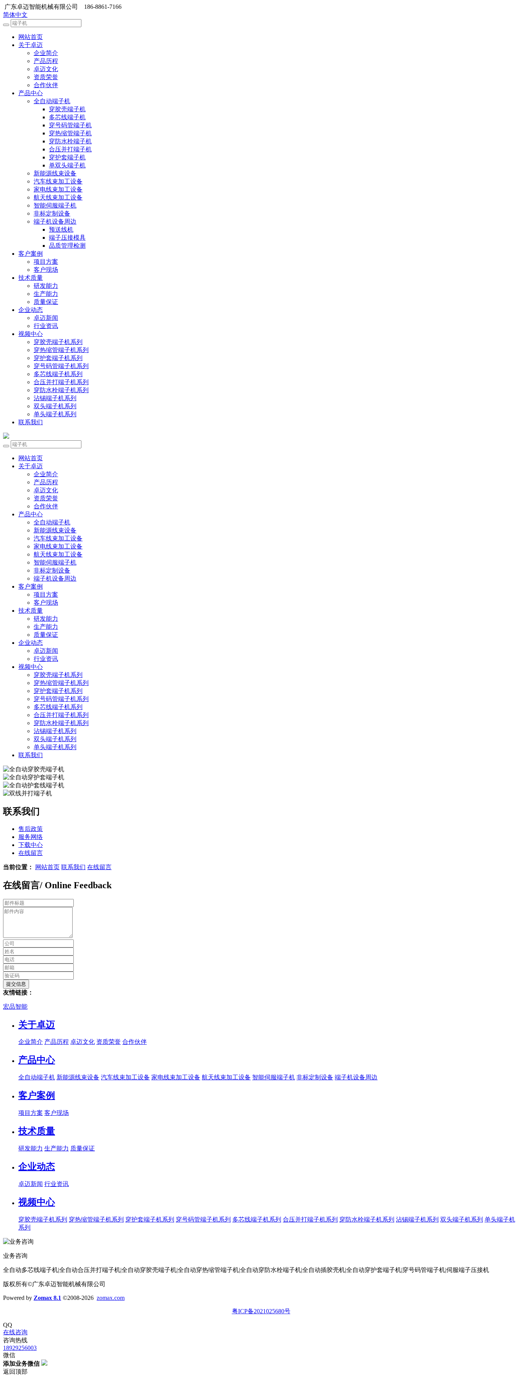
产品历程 (46, 61)
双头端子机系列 (55, 406)
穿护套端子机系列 (58, 358)
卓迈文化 (46, 69)
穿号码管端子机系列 (61, 366)
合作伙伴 (46, 85)
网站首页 (30, 37)
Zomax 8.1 (47, 1298)
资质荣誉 (46, 77)
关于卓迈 (30, 45)
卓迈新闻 (46, 318)
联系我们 (30, 422)
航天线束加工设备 (58, 197)
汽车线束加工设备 (58, 181)
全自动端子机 (52, 101)
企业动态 (30, 310)
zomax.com (111, 1298)
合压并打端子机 (70, 149)
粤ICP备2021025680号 (261, 1311)
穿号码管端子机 (70, 125)
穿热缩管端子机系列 (61, 350)
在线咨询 (15, 1332)
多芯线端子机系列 (58, 374)
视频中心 (30, 334)
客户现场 (46, 269)
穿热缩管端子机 (70, 133)
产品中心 (30, 93)
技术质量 (30, 277)
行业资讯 (46, 326)
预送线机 (61, 229)
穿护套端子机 (67, 157)
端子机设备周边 (55, 221)
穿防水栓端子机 (70, 141)
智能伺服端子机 (55, 205)
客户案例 (30, 253)
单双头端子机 (67, 165)
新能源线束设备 (55, 173)
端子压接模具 (67, 237)
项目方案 (46, 261)
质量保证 (46, 302)
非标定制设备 (52, 213)
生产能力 (46, 293)
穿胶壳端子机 (67, 109)
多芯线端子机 (67, 117)
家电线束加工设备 (58, 189)
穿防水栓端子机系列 (61, 390)
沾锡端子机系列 (55, 398)
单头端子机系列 (55, 414)
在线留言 (99, 867)
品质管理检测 (67, 245)
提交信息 (16, 984)
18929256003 (20, 1348)
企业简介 (46, 53)
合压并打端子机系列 (61, 382)
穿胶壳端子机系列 (58, 342)
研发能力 (46, 285)
